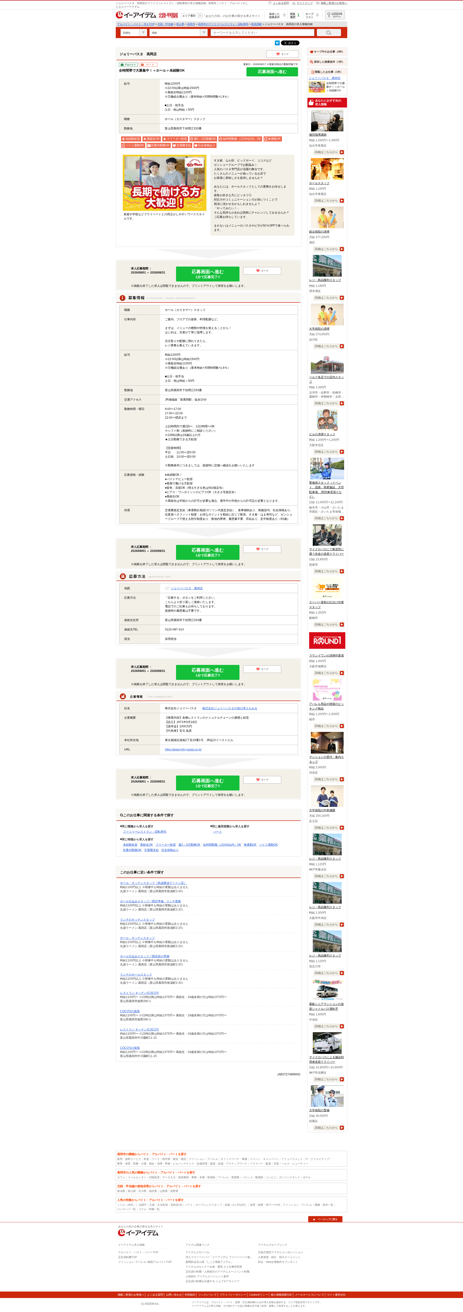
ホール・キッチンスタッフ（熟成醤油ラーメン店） (153, 883)
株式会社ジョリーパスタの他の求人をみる (229, 708)
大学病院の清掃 (319, 328)
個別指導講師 (318, 134)
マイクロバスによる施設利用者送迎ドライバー (326, 1060)
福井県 (153, 1191)
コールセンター (137, 1177)
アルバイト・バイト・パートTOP (138, 1252)
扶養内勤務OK (132, 850)
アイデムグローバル (198, 1252)
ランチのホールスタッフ (136, 974)
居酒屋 (235, 1177)
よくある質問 (281, 2)
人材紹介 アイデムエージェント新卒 (207, 1276)
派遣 (252, 1204)
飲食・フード (152, 1159)
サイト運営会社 (336, 1294)
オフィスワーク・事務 (234, 1159)
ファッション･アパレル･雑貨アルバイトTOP (145, 1261)
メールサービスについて (309, 1294)
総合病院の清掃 (319, 231)
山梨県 (164, 1191)
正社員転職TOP (127, 1257)
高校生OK (146, 844)
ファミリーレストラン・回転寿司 (144, 831)
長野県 (174, 1191)
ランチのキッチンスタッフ (137, 919)
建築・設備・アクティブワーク (228, 1163)
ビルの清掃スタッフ (322, 434)
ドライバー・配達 (260, 1163)
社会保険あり (170, 850)
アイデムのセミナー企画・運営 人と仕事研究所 (214, 1266)
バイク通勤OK (268, 844)
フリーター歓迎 (166, 844)
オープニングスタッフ (209, 1204)
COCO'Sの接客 (130, 1011)
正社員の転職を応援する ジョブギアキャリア (212, 1281)
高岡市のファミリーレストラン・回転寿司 (223, 24)
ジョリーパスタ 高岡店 (187, 588)
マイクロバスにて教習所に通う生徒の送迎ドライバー (326, 552)
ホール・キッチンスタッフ (137, 938)
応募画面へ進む (272, 71)
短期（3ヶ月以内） (236, 1204)
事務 (194, 1177)
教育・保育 (123, 1163)
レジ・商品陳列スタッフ (325, 280)
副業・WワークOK (269, 1204)
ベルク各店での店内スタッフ (326, 379)
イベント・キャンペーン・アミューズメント (276, 1159)
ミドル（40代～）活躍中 (132, 1204)
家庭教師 (183, 1177)
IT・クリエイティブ (317, 1159)
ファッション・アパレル (203, 1159)
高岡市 (191, 24)
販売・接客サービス (129, 1159)
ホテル (307, 1177)
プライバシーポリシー (233, 1294)
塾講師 (259, 1177)
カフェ (121, 1177)
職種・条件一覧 (324, 1204)
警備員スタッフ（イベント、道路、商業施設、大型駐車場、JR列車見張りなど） (326, 489)
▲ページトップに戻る (325, 1219)
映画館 (211, 1177)
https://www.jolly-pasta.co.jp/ (183, 749)
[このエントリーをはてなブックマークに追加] (277, 44)
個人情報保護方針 (281, 1294)
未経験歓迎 (130, 844)
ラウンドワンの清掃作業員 (326, 655)
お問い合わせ (174, 1294)
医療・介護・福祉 (143, 1163)
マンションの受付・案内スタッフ (326, 759)
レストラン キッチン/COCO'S (139, 993)
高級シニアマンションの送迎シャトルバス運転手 (326, 1006)
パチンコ (247, 1177)
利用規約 (190, 1294)
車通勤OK (250, 844)
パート (217, 831)
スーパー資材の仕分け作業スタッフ (326, 605)
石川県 (142, 1191)
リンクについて (207, 1294)
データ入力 (169, 1177)
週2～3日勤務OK (189, 844)
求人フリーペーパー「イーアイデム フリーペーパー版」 (219, 1257)
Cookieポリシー (258, 1294)
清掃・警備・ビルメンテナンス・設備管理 (182, 1163)
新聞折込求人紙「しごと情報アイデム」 (209, 1261)
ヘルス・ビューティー (295, 1163)
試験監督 (154, 1177)
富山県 (180, 24)
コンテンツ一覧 (126, 1209)
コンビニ (271, 1177)
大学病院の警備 (319, 1110)
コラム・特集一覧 (149, 1209)
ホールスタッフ (319, 183)
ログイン (335, 15)
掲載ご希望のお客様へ (334, 2)
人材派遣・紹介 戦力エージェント (279, 1257)
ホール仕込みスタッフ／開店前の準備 (144, 956)
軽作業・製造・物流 (174, 1159)
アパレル (223, 1177)
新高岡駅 (256, 24)
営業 (276, 1163)
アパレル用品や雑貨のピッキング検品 (326, 706)
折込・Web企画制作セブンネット (278, 1261)
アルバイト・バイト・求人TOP (136, 24)
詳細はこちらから (326, 152)
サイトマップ (305, 2)
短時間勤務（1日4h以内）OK (222, 844)
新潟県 (121, 1191)
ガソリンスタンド (289, 1177)
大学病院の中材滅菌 (322, 810)
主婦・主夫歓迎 (158, 1204)
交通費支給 (151, 850)
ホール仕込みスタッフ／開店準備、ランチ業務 (150, 901)
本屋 (202, 1177)
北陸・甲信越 (165, 24)
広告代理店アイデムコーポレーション (280, 1252)
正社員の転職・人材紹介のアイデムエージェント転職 (217, 1271)
